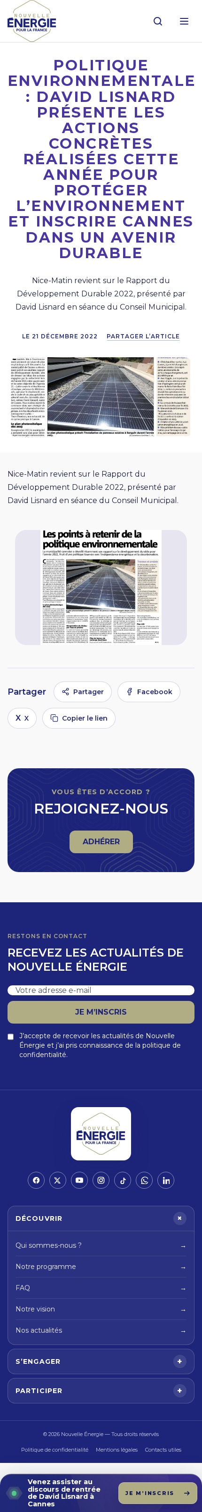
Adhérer (107, 844)
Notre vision (101, 1309)
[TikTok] (122, 1180)
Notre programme (101, 1266)
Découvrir (101, 1218)
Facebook (154, 692)
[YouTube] (79, 1180)
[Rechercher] (158, 21)
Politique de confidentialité (54, 1449)
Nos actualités (101, 1330)
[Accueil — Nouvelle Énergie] (32, 21)
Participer (99, 1391)
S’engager (99, 1361)
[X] (57, 1180)
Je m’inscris (101, 1012)
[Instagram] (101, 1180)
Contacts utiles (163, 1449)
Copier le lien (85, 718)
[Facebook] (36, 1180)
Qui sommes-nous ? (101, 1245)
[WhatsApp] (144, 1180)
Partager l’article (143, 336)
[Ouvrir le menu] (184, 21)
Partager (88, 692)
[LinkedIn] (165, 1180)
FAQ (101, 1288)
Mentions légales (117, 1449)
